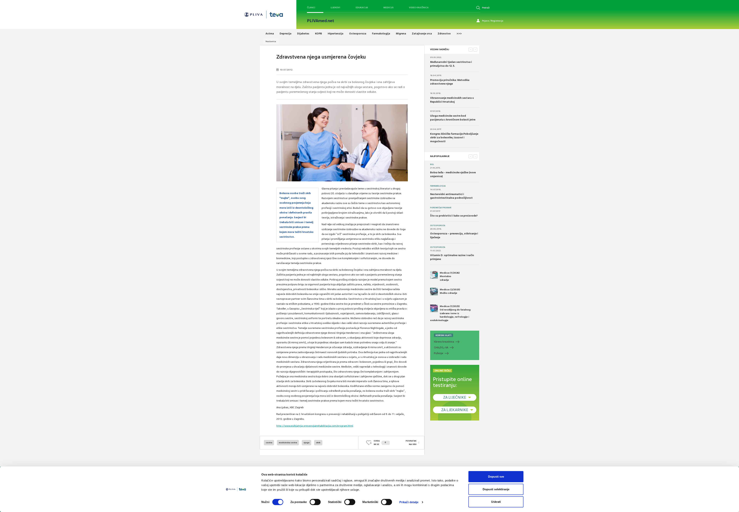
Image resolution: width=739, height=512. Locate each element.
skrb (318, 442)
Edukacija (362, 7)
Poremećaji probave (440, 208)
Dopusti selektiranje (496, 489)
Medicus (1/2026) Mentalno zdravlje (450, 276)
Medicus (388, 7)
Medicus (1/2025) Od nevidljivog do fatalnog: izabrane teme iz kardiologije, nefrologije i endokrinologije (450, 313)
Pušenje (438, 353)
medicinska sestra (288, 442)
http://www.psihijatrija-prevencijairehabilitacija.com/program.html (314, 425)
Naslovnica (271, 41)
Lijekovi (335, 7)
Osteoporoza (437, 225)
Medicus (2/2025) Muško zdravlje (450, 291)
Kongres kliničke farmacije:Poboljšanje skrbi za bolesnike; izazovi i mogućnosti (454, 137)
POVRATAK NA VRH (411, 443)
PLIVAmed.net (320, 20)
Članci (311, 7)
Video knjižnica (419, 7)
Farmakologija (438, 186)
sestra (269, 442)
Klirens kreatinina (444, 341)
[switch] (315, 502)
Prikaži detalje (409, 502)
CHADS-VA (441, 347)
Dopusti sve (496, 476)
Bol (432, 164)
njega (306, 442)
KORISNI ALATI (443, 335)
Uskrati (496, 501)
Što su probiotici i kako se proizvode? (454, 215)
